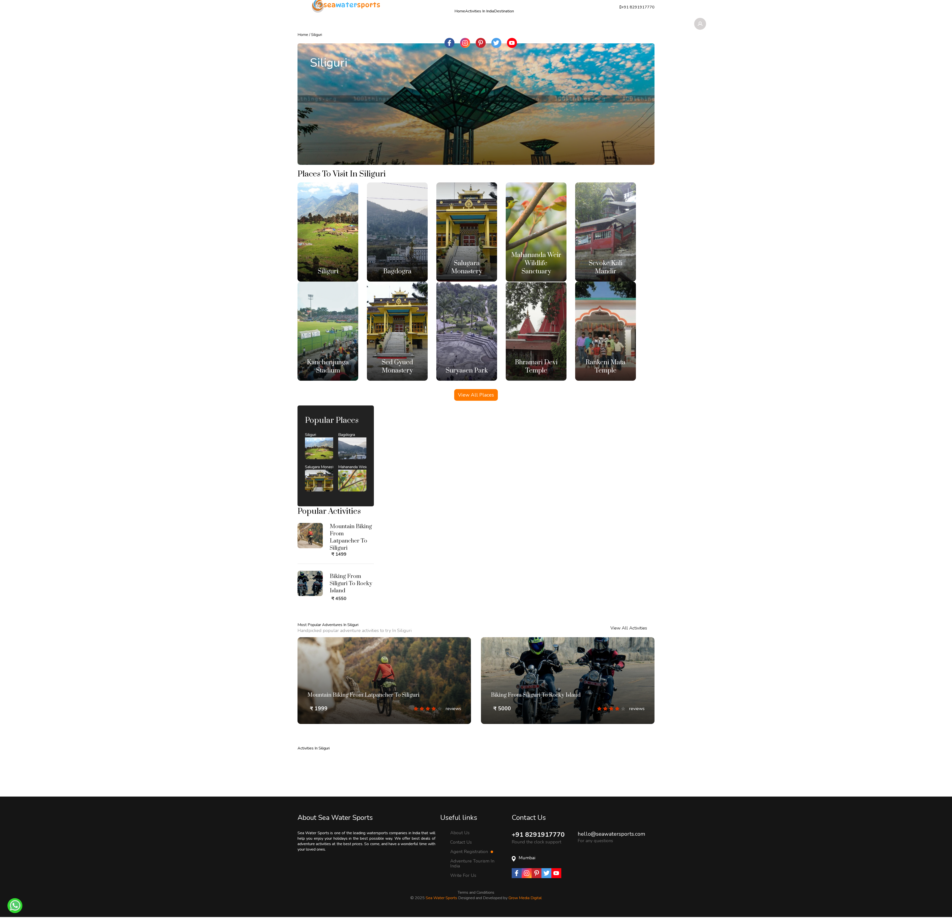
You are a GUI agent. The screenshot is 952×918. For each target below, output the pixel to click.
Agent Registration (469, 856)
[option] (384, 685)
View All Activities (628, 633)
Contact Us (461, 847)
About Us (460, 837)
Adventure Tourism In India (472, 868)
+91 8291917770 (538, 839)
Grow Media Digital (525, 903)
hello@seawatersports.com (611, 839)
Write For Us (463, 880)
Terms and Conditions (476, 897)
